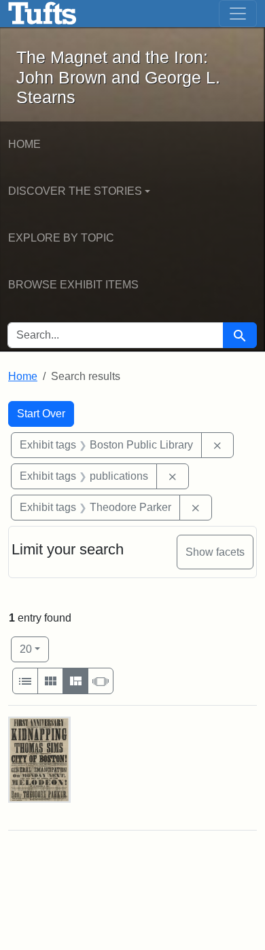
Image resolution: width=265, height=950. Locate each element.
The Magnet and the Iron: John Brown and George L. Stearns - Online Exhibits (42, 13)
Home (24, 144)
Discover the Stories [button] (75, 191)
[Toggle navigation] (238, 13)
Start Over (41, 413)
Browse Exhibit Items (73, 284)
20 (34, 649)
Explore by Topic (61, 238)
